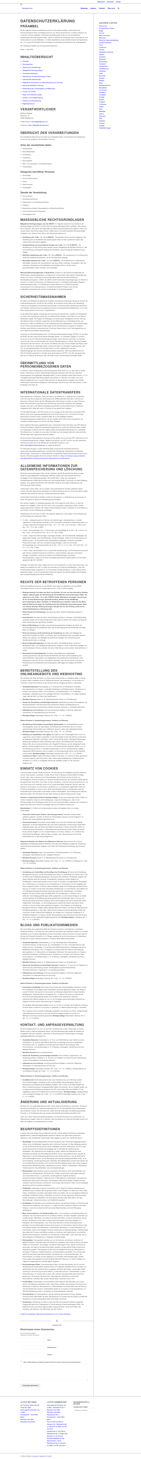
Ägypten (101, 54)
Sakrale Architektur (105, 42)
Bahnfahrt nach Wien (27, 1419)
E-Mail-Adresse (52, 1347)
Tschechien (102, 104)
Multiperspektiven (104, 85)
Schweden (102, 95)
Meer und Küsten (104, 35)
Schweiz (102, 97)
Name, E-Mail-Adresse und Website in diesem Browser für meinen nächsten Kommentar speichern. (52, 1362)
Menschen (102, 38)
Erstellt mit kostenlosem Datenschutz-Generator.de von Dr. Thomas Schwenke (45, 1314)
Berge (101, 31)
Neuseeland (103, 88)
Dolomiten (102, 116)
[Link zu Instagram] (21, 1)
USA (100, 109)
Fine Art (101, 33)
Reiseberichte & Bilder (80, 1407)
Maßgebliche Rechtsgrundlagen (33, 70)
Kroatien (101, 78)
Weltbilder (102, 111)
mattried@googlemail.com (39, 122)
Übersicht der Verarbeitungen (32, 67)
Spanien (101, 99)
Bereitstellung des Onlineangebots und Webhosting (39, 88)
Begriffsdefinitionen (29, 104)
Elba (100, 118)
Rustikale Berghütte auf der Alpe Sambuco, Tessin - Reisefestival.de (55, 1440)
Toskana (102, 123)
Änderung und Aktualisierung (32, 101)
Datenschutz (101, 2)
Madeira (101, 80)
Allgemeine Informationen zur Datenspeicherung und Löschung (42, 82)
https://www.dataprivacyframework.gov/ (32, 445)
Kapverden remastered (27, 1422)
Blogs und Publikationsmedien (32, 95)
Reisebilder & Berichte (106, 52)
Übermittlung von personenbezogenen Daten (37, 76)
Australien (102, 57)
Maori (101, 83)
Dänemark (102, 59)
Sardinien (102, 121)
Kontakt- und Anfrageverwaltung (33, 98)
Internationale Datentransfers (32, 79)
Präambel (26, 61)
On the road (103, 90)
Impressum (110, 2)
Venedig (101, 126)
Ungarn (101, 106)
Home (101, 45)
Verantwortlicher (28, 64)
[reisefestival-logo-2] (26, 8)
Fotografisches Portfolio (106, 28)
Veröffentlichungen (105, 128)
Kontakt (118, 2)
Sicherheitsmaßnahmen (30, 73)
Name (49, 1340)
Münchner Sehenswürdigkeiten (109, 40)
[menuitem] (101, 1)
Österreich (102, 92)
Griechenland (103, 66)
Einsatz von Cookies (29, 91)
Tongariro (102, 102)
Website (49, 1354)
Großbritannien (104, 69)
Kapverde (102, 76)
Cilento (101, 114)
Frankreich (102, 64)
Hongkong (102, 71)
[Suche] (118, 8)
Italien (101, 73)
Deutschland (103, 61)
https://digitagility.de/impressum (38, 125)
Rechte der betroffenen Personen (33, 85)
